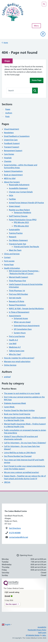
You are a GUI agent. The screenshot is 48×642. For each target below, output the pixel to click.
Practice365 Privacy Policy (37, 630)
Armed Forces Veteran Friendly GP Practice (26, 203)
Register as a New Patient (19, 210)
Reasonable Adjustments (19, 185)
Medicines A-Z (15, 347)
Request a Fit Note (16, 301)
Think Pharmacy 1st (17, 290)
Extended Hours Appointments (27, 325)
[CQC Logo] (11, 585)
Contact (7, 257)
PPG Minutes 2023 (21, 222)
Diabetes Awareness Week (15, 403)
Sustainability (14, 229)
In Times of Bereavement (19, 312)
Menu (36, 26)
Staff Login (42, 633)
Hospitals (7, 158)
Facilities (12, 199)
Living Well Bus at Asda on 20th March (20, 452)
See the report (11, 604)
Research (12, 237)
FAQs (11, 195)
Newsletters (9, 132)
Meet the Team (15, 250)
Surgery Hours (20, 333)
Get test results (15, 298)
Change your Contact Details (21, 192)
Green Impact (14, 206)
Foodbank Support (12, 143)
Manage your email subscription (17, 361)
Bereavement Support (13, 150)
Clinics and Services (12, 254)
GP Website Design (33, 635)
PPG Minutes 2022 (21, 226)
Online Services (10, 365)
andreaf (7, 377)
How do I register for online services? (19, 358)
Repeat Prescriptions (17, 305)
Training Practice (16, 233)
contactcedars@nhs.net (18, 537)
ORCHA (7, 482)
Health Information (12, 268)
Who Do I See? (15, 354)
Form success (9, 261)
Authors (8, 113)
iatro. (44, 635)
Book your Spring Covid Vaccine (17, 414)
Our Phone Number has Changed (17, 456)
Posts (7, 116)
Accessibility (42, 627)
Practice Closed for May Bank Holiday (19, 410)
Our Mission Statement (18, 240)
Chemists (7, 161)
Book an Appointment (13, 175)
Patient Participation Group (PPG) (23, 220)
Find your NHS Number (18, 294)
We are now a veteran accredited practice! (21, 472)
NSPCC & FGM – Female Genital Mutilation (26, 308)
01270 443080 (15, 533)
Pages (7, 109)
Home (6, 43)
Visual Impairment (11, 129)
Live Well (12, 343)
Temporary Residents (22, 212)
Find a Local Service (17, 336)
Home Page (36, 80)
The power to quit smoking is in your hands (22, 393)
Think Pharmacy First (17, 281)
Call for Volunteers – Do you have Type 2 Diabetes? (25, 443)
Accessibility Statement (18, 188)
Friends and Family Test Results (26, 246)
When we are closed (22, 322)
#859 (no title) (10, 178)
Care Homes (9, 154)
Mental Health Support (18, 277)
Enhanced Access (21, 318)
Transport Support (11, 147)
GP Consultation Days (23, 329)
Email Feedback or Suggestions (16, 136)
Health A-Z (13, 340)
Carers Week (9, 407)
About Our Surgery (12, 182)
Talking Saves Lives (16, 351)
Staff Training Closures (18, 216)
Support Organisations (13, 171)
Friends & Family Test (17, 244)
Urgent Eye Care (11, 140)
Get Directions (15, 528)
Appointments (15, 316)
